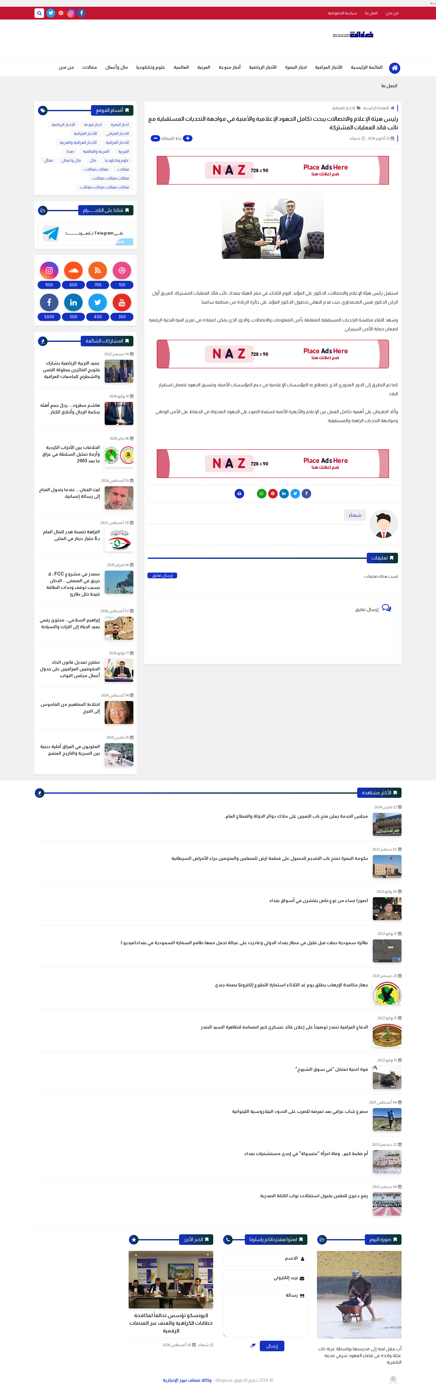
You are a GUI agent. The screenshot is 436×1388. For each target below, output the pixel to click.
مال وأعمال (116, 67)
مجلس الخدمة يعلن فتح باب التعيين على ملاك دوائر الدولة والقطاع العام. (296, 816)
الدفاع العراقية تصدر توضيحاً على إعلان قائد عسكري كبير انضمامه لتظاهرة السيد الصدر (284, 1026)
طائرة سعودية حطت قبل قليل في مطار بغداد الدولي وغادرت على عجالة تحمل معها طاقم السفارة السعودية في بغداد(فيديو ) (244, 942)
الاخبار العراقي (117, 133)
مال (93, 160)
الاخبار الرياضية (63, 124)
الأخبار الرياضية (263, 67)
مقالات (89, 67)
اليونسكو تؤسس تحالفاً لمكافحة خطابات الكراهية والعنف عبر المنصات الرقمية (171, 1323)
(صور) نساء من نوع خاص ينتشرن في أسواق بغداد (318, 900)
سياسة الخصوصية (342, 13)
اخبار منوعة (93, 124)
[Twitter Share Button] (295, 493)
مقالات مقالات (96, 169)
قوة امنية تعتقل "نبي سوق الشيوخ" (331, 1069)
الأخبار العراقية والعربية (78, 142)
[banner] (272, 170)
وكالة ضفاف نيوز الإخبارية (187, 1380)
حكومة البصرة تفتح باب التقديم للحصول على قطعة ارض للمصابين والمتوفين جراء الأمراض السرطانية (269, 858)
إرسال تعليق (162, 575)
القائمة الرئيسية (367, 67)
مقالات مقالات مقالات (110, 178)
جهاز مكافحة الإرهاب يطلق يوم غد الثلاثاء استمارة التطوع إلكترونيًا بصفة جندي (291, 984)
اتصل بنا (371, 13)
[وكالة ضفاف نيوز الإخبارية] (354, 34)
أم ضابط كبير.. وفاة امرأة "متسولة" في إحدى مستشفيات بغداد (306, 1153)
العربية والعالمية (96, 151)
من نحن (392, 13)
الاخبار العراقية (343, 108)
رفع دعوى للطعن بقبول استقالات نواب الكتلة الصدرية (314, 1195)
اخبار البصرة (296, 67)
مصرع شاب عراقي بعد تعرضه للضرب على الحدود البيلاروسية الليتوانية (300, 1111)
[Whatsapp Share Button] (262, 493)
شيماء (203, 1345)
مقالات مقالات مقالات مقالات (104, 187)
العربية (203, 67)
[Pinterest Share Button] (284, 493)
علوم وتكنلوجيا (150, 67)
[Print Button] (239, 493)
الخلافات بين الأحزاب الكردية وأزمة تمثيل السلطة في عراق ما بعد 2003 (71, 454)
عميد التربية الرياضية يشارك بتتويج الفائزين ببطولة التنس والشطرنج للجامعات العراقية (71, 369)
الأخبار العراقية (328, 67)
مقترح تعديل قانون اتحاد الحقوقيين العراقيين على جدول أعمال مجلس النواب (70, 668)
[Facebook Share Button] (306, 493)
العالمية (181, 67)
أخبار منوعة (230, 67)
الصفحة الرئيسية (376, 108)
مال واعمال (71, 160)
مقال (48, 160)
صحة (70, 151)
